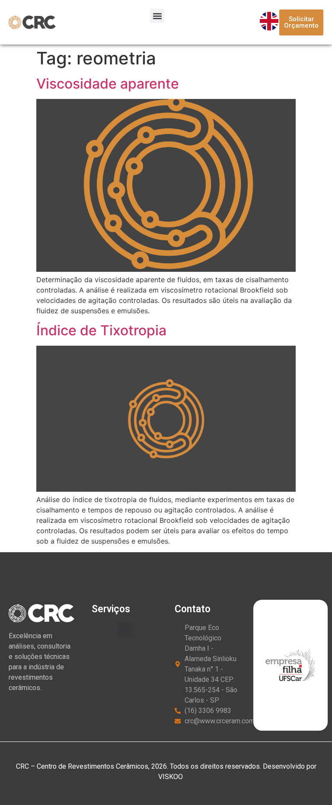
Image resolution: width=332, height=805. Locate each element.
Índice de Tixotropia (101, 330)
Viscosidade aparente (107, 83)
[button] (157, 16)
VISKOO (169, 777)
